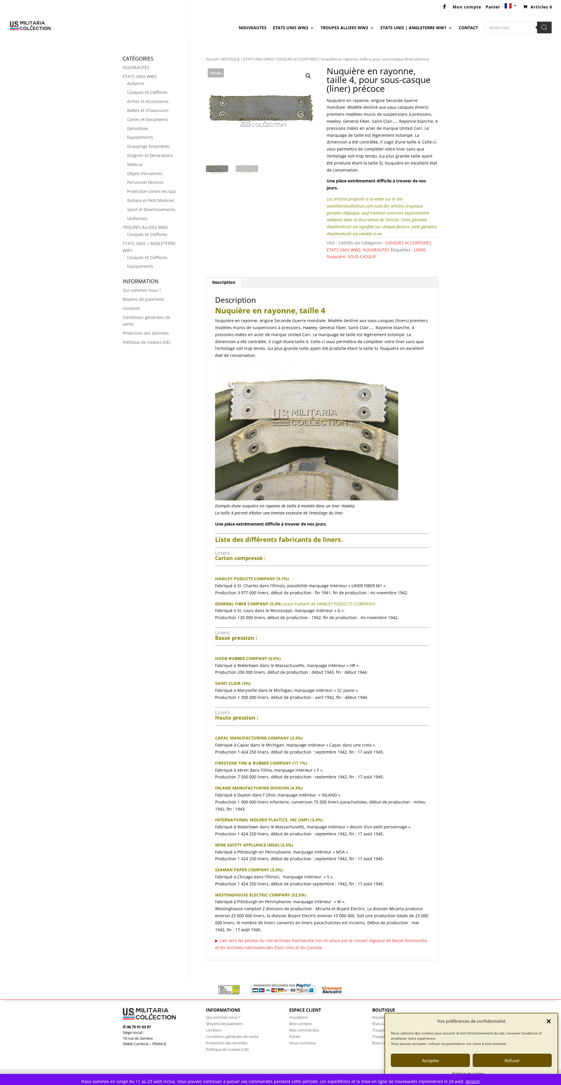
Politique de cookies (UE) (146, 342)
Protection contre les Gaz (151, 191)
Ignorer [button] (473, 1081)
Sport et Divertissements (151, 209)
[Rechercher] (544, 27)
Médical (135, 164)
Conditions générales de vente (232, 1036)
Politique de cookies (468, 1073)
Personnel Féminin (145, 182)
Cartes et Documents (147, 119)
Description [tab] (223, 282)
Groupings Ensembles (148, 146)
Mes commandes (304, 1030)
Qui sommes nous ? (142, 290)
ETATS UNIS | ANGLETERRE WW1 (413, 28)
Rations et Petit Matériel (150, 200)
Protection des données (146, 333)
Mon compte (467, 7)
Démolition (137, 128)
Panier (493, 7)
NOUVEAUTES (252, 28)
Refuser (512, 1060)
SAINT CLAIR (227, 683)
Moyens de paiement (143, 299)
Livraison (131, 308)
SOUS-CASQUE (362, 256)
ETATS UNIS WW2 (290, 28)
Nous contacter (302, 1043)
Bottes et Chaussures (148, 110)
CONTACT (468, 28)
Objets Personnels (145, 173)
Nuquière (336, 256)
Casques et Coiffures (147, 92)
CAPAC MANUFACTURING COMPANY (252, 738)
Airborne (135, 83)
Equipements (140, 137)
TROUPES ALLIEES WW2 (344, 28)
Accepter (430, 1060)
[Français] (511, 7)
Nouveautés (383, 1017)
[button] (549, 1021)
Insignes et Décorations (150, 155)
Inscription (298, 1017)
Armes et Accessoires (148, 101)
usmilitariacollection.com (350, 206)
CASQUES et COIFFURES (297, 59)
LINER (419, 250)
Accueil (212, 59)
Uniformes (137, 218)
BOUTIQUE (230, 59)
